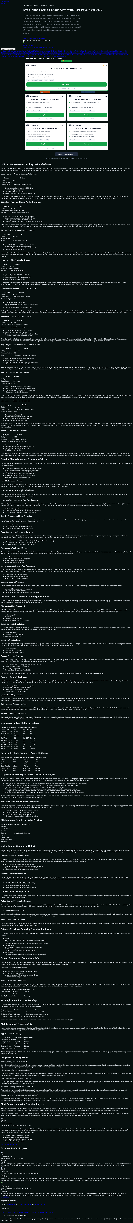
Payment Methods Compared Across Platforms (26, 53)
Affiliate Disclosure (25, 1212)
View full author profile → (9, 1144)
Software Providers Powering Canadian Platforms (59, 54)
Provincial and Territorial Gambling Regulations (99, 51)
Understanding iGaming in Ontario (12, 54)
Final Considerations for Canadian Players (55, 56)
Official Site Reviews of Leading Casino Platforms (17, 51)
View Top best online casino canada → (35, 38)
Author (3, 3)
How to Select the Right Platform (73, 51)
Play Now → (66, 84)
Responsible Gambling (23, 1204)
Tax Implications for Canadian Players (115, 54)
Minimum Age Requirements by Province (114, 53)
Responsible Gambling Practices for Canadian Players (59, 53)
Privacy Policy (5, 1212)
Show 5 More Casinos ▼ (66, 154)
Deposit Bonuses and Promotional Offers (89, 54)
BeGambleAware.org (83, 158)
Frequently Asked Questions (31, 56)
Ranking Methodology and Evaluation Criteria (47, 51)
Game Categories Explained (33, 54)
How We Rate (35, 1212)
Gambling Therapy (38, 1204)
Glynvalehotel (5, 1)
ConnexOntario (9, 1204)
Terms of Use (14, 1212)
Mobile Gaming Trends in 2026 (11, 56)
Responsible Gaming (46, 1212)
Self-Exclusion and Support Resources (88, 53)
